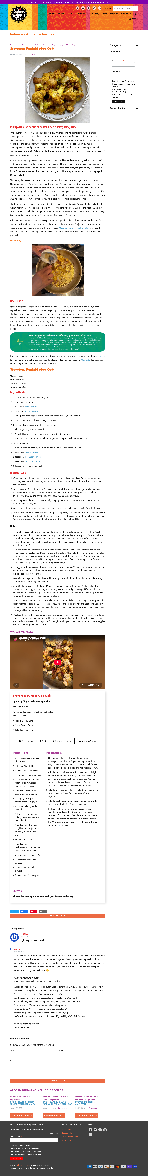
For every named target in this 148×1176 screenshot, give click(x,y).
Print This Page (57, 916)
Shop (71, 14)
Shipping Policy (67, 1133)
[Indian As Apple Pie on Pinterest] (88, 8)
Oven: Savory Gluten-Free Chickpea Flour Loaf (57, 1103)
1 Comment (62, 1108)
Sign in (107, 8)
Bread (64, 1096)
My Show (94, 14)
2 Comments (30, 54)
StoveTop (46, 44)
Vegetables (65, 44)
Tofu (19, 1096)
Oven (12, 1096)
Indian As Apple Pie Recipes (32, 34)
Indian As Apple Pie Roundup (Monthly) (120, 91)
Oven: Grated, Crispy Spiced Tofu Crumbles (23, 1103)
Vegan (55, 44)
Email (61, 1050)
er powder (36, 456)
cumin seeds (31, 406)
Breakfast (79, 1096)
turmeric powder (31, 411)
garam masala (31, 452)
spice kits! (100, 356)
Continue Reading (21, 1115)
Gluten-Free (27, 44)
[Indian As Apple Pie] (18, 16)
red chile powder (33, 461)
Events (82, 14)
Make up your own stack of (73, 228)
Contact (114, 14)
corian (28, 456)
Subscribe (126, 14)
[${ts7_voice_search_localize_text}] (131, 8)
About (51, 14)
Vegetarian (77, 44)
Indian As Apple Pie (23, 1165)
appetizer (47, 1096)
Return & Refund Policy (70, 1136)
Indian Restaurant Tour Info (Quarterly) (26, 1155)
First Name (117, 71)
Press (104, 14)
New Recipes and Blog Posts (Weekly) (26, 1149)
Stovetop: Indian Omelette (85, 1103)
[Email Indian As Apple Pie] (99, 8)
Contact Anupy (67, 1129)
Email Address (118, 61)
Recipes (60, 14)
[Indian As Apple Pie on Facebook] (77, 8)
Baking (56, 1096)
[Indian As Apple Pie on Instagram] (94, 8)
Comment (14, 1061)
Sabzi (37, 44)
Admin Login (66, 1140)
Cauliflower (15, 44)
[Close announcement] (145, 2)
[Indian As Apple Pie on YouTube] (83, 8)
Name (12, 1050)
